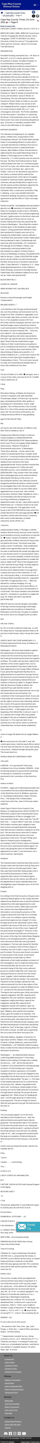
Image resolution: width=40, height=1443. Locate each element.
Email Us (8, 1428)
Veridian (11, 1442)
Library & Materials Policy (13, 1386)
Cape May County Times (15, 13)
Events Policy (9, 1383)
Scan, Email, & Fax (11, 1410)
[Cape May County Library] (2, 13)
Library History (10, 1362)
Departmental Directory (13, 1421)
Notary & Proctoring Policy (14, 1389)
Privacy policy (25, 1442)
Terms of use (35, 1442)
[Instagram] (14, 1433)
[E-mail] (37, 16)
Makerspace (9, 1401)
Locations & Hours (11, 1366)
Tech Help (8, 1413)
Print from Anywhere (12, 1404)
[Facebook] (33, 12)
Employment (9, 1359)
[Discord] (6, 1433)
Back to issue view (8, 26)
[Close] (17, 1223)
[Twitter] (33, 16)
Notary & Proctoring (12, 1407)
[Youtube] (24, 1433)
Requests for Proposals (13, 1372)
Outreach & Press (11, 1369)
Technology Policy (11, 1393)
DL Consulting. (14, 1438)
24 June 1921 (8, 15)
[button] (35, 5)
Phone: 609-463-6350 (13, 1425)
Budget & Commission (13, 1380)
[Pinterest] (19, 1433)
